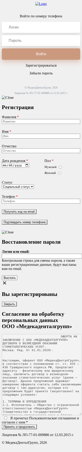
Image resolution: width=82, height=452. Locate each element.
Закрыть (9, 304)
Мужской (50, 167)
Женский (50, 173)
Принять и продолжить (19, 426)
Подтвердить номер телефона (25, 222)
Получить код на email (19, 211)
